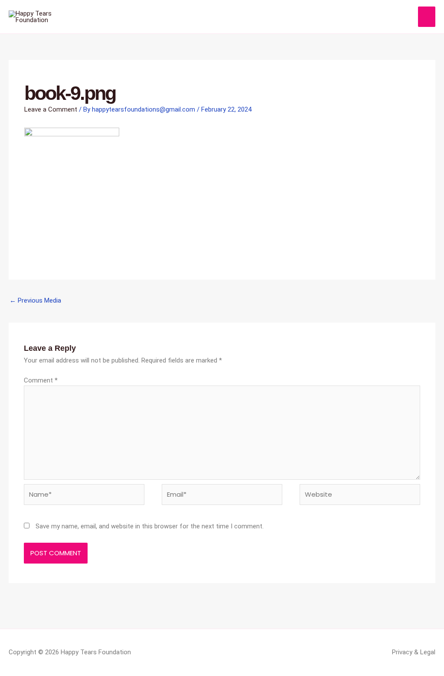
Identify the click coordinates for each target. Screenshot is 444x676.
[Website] (360, 496)
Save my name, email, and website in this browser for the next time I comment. (150, 526)
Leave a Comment (50, 109)
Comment (41, 380)
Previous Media (35, 300)
